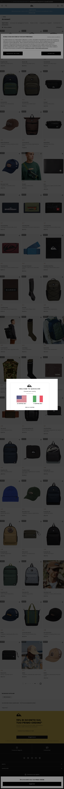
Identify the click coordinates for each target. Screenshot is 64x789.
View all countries (29, 407)
